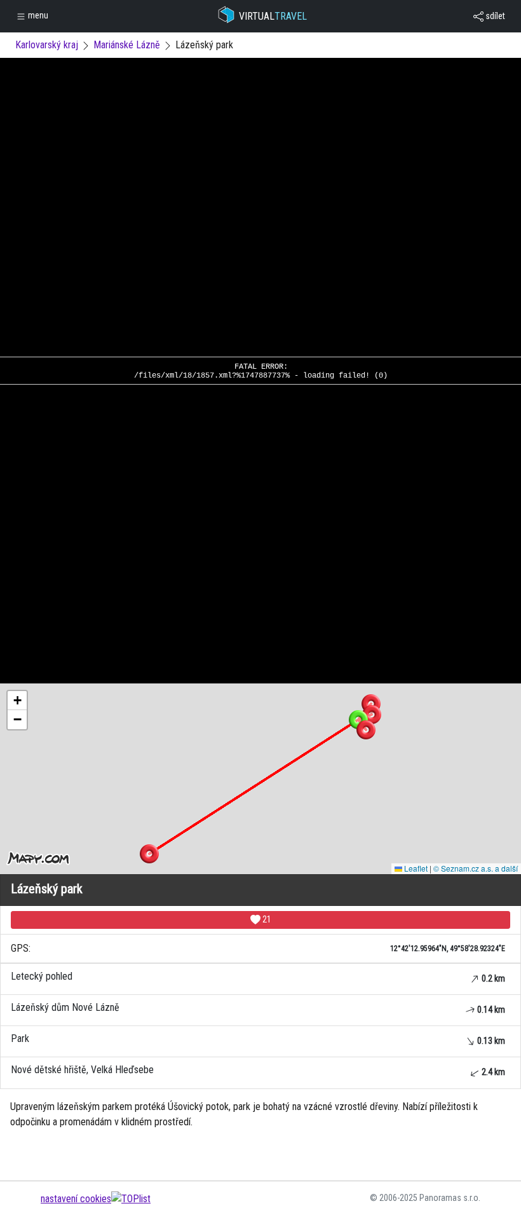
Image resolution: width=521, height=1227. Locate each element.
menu (37, 15)
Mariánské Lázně (126, 45)
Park (258, 1039)
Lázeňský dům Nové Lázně (258, 1008)
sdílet (494, 16)
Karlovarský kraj (46, 45)
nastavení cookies (76, 1199)
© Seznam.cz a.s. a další (475, 868)
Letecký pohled (258, 977)
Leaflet (415, 868)
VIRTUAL (273, 16)
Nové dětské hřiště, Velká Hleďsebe (258, 1070)
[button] (371, 703)
